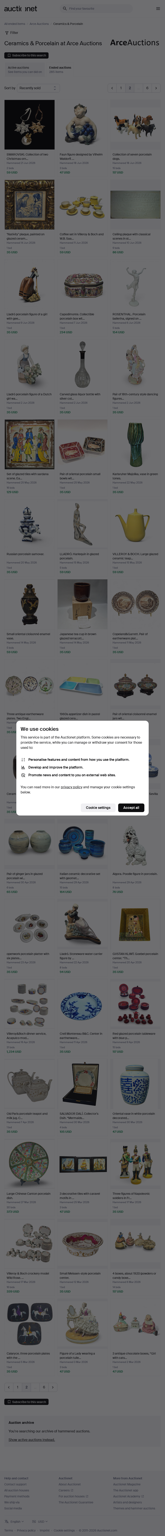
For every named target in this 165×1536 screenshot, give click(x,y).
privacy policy (71, 787)
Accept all (131, 807)
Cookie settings (98, 807)
